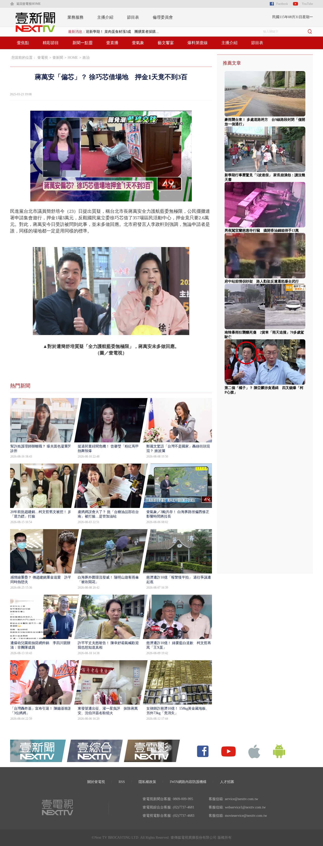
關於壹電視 (96, 782)
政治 (86, 57)
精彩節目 (51, 43)
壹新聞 (57, 57)
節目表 (133, 17)
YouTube (307, 4)
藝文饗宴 (166, 43)
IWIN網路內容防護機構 (188, 782)
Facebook (282, 4)
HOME (73, 57)
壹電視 (42, 57)
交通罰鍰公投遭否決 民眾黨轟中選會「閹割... (122, 32)
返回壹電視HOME (28, 4)
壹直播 (112, 43)
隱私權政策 (147, 782)
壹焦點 (23, 43)
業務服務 (75, 17)
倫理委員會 (163, 17)
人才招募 (227, 782)
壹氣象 (138, 43)
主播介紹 (105, 17)
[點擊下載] (254, 751)
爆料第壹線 (197, 43)
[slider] (111, 197)
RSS (122, 782)
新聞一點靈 (82, 43)
